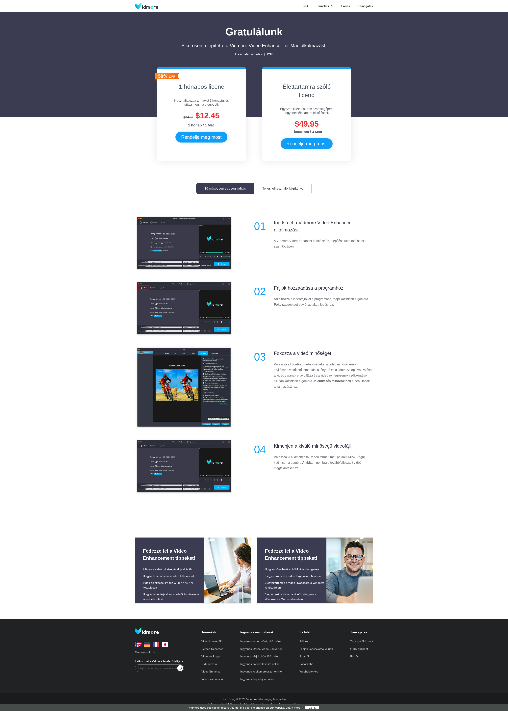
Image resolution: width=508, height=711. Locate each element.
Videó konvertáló (211, 641)
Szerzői (304, 656)
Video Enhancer (211, 671)
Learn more (293, 707)
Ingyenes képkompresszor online (261, 671)
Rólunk (303, 641)
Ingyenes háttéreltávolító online (260, 664)
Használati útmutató (249, 54)
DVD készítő (209, 664)
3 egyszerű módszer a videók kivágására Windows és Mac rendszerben (290, 597)
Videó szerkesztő (212, 679)
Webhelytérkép (308, 671)
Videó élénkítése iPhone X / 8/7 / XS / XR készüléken (168, 585)
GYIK (269, 54)
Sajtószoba (306, 664)
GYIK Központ (359, 648)
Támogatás (365, 6)
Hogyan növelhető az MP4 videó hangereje (292, 569)
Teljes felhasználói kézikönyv (282, 188)
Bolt (305, 6)
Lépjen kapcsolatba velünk (316, 648)
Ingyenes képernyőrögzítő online (260, 641)
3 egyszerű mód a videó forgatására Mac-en (293, 576)
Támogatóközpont (361, 641)
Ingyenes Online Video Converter (261, 648)
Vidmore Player (211, 656)
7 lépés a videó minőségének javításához (169, 569)
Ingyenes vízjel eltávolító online (259, 656)
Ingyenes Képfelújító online (257, 679)
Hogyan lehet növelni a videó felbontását (168, 576)
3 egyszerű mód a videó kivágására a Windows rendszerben (294, 585)
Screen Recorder (212, 648)
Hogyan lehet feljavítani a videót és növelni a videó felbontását (171, 597)
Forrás (345, 6)
